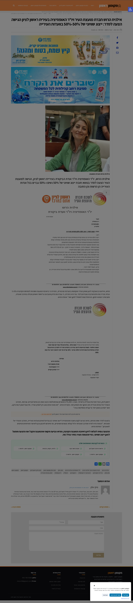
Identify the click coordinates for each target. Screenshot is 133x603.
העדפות (105, 595)
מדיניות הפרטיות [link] (125, 598)
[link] (130, 9)
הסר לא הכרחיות (115, 595)
